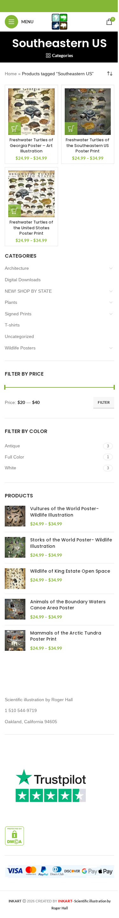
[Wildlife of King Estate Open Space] (15, 578)
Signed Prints (18, 313)
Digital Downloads (23, 279)
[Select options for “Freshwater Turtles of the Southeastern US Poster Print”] (71, 128)
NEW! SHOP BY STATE (28, 291)
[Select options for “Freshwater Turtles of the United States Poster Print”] (14, 210)
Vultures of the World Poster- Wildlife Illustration (64, 512)
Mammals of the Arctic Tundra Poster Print (65, 636)
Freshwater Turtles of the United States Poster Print (31, 227)
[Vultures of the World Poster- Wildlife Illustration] (15, 516)
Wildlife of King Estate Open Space (70, 571)
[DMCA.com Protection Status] (14, 835)
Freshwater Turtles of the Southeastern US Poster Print (87, 145)
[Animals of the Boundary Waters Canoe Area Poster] (15, 609)
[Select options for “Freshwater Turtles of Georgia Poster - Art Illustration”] (14, 128)
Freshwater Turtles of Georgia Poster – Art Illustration (31, 145)
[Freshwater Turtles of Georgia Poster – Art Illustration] (31, 111)
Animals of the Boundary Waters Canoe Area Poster (68, 605)
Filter (104, 402)
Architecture (17, 268)
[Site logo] (59, 21)
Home (11, 73)
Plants (11, 302)
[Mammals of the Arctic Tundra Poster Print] (15, 640)
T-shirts (12, 324)
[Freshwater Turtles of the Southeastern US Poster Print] (88, 111)
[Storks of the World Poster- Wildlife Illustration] (15, 547)
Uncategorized (19, 336)
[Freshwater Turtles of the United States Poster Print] (31, 194)
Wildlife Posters (20, 347)
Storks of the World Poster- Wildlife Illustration (71, 543)
